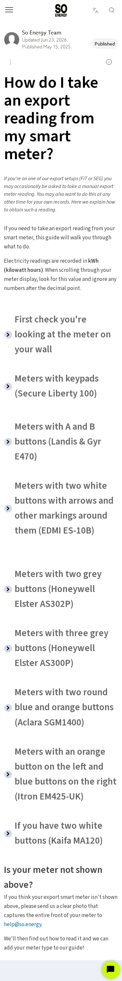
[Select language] (95, 10)
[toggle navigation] (9, 10)
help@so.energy (22, 924)
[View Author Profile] (12, 39)
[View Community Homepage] (61, 10)
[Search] (111, 10)
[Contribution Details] (108, 62)
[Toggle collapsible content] (8, 335)
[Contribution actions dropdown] (10, 62)
